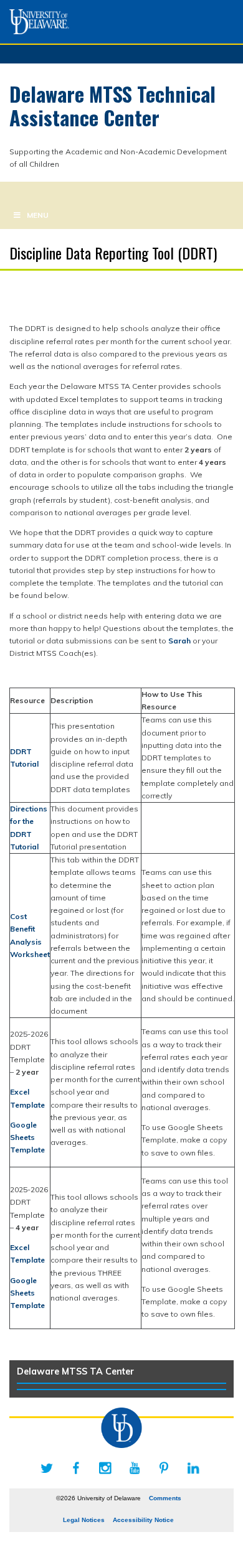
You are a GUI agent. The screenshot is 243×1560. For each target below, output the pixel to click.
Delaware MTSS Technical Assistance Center (112, 105)
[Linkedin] (193, 1468)
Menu (38, 215)
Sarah (179, 640)
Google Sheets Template (27, 1137)
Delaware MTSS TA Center (75, 1371)
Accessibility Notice (143, 1519)
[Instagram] (105, 1468)
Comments (165, 1498)
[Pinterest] (164, 1468)
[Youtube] (134, 1468)
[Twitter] (46, 1468)
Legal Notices (84, 1519)
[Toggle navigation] (13, 191)
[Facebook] (76, 1468)
